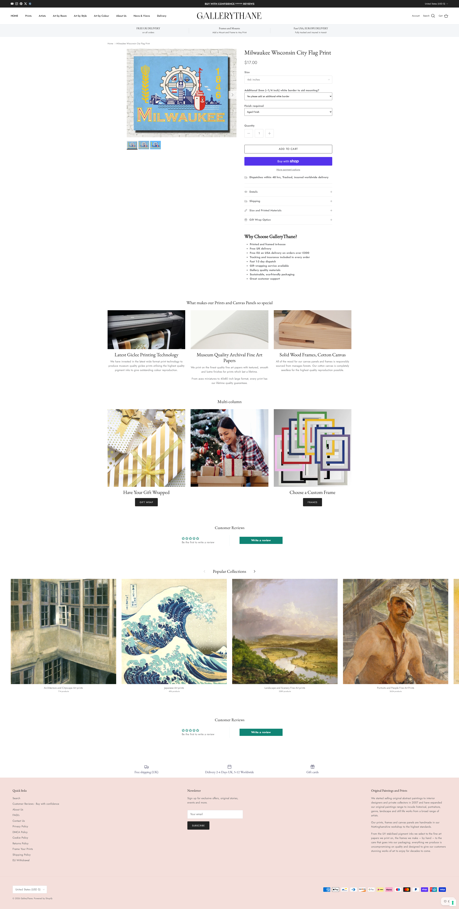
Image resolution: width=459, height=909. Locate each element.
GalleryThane (26, 898)
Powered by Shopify (43, 898)
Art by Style (80, 16)
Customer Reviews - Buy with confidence (36, 804)
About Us (121, 16)
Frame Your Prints (23, 849)
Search (16, 798)
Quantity (249, 126)
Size (247, 72)
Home (110, 43)
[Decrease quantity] (248, 133)
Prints (28, 16)
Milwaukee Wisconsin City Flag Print (133, 43)
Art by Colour (101, 16)
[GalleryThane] (229, 16)
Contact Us (19, 821)
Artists (42, 16)
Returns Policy (21, 843)
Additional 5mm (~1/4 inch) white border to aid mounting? (281, 90)
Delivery (161, 16)
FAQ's (16, 815)
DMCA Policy (20, 832)
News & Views (142, 16)
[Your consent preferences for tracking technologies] (452, 902)
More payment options (288, 169)
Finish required (254, 106)
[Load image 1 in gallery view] (181, 93)
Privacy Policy (20, 826)
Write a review (261, 540)
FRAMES (312, 502)
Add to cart (288, 149)
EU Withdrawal (21, 860)
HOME (14, 16)
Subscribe (198, 825)
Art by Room (60, 16)
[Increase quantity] (269, 133)
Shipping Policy (22, 855)
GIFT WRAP (146, 502)
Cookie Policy (20, 838)
